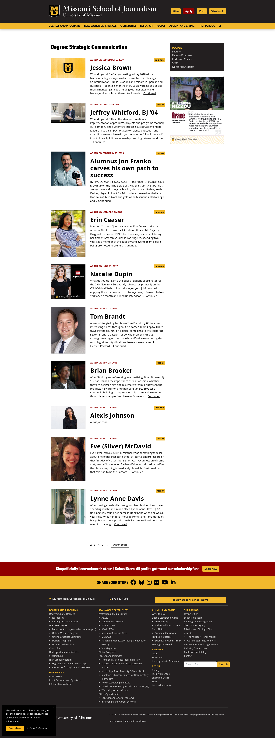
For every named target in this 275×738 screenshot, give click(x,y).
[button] (36, 728)
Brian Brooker (111, 370)
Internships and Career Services (119, 701)
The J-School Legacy (194, 625)
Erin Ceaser (107, 219)
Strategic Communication (65, 621)
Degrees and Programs (64, 26)
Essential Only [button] (15, 728)
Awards (188, 632)
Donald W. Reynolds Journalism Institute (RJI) (125, 686)
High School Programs (61, 659)
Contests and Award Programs (118, 697)
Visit (202, 11)
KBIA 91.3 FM (108, 625)
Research (146, 26)
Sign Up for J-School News (191, 600)
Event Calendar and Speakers (65, 680)
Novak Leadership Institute (116, 682)
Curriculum (55, 648)
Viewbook (217, 11)
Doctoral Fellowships (63, 644)
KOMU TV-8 (108, 629)
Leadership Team (193, 617)
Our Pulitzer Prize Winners (201, 640)
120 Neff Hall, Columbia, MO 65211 (73, 598)
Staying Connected (162, 644)
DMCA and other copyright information (192, 714)
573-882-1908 (119, 598)
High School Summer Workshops (69, 663)
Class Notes (158, 629)
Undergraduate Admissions (63, 652)
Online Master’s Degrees (65, 632)
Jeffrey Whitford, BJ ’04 (124, 112)
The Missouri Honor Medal (201, 636)
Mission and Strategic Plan (198, 629)
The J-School (206, 26)
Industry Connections (195, 648)
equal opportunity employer (131, 721)
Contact (188, 655)
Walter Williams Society (167, 625)
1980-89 (160, 363)
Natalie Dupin (111, 274)
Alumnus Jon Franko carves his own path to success (124, 168)
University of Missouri (82, 15)
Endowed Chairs (182, 59)
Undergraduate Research (165, 661)
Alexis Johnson (112, 415)
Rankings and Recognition (198, 621)
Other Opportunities (109, 694)
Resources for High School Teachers (71, 667)
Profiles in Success (162, 636)
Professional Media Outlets (113, 613)
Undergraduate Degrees (62, 613)
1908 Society (161, 621)
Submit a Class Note (165, 632)
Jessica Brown (111, 67)
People (161, 26)
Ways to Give (159, 613)
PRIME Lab (157, 657)
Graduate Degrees (59, 625)
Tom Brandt (107, 316)
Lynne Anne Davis (117, 498)
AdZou (105, 617)
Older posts (120, 544)
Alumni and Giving (181, 26)
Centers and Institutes (110, 655)
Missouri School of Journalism (109, 9)
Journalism (58, 617)
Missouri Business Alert (114, 632)
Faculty (176, 51)
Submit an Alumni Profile (168, 640)
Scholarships (56, 655)
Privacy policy (218, 714)
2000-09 (160, 105)
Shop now (210, 569)
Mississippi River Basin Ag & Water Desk (123, 671)
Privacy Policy (22, 717)
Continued (149, 93)
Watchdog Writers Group (115, 690)
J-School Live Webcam (60, 684)
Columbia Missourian (113, 621)
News (155, 653)
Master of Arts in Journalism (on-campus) (74, 629)
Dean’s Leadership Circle (165, 617)
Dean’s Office (191, 613)
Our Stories (128, 26)
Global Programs (107, 652)
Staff (175, 63)
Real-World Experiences (100, 26)
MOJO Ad (106, 636)
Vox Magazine (109, 648)
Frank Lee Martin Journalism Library (121, 659)
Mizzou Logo (54, 11)
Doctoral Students (183, 67)
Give (176, 11)
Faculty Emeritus (182, 55)
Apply (188, 11)
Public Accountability (195, 652)
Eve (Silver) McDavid (120, 446)
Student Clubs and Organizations (202, 644)
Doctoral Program (61, 640)
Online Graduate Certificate (66, 636)
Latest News (55, 676)
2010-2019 (159, 60)
